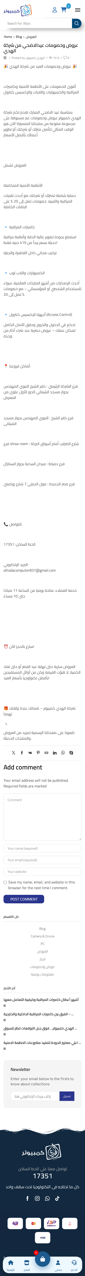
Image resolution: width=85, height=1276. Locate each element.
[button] (77, 10)
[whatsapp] (63, 753)
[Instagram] (37, 1198)
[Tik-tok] (57, 1198)
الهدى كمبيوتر (35, 58)
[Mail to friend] (46, 753)
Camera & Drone (42, 936)
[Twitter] (15, 753)
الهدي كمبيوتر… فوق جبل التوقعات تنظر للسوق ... (40, 1028)
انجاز (43, 959)
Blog (19, 36)
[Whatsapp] (47, 1198)
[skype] (70, 753)
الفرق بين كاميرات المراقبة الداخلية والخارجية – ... (38, 1014)
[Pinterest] (38, 753)
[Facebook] (22, 753)
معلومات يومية (42, 974)
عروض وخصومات (42, 966)
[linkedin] (55, 753)
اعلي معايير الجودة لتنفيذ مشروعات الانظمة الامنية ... (42, 1042)
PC (43, 943)
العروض (31, 36)
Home (8, 36)
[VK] (30, 753)
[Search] (76, 23)
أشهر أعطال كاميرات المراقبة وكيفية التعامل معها (41, 999)
